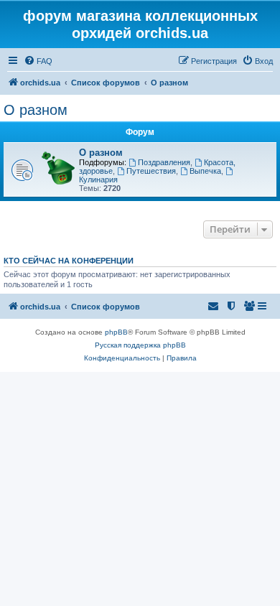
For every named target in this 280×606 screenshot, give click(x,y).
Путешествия (151, 171)
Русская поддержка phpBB (140, 345)
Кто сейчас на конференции (69, 260)
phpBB (116, 332)
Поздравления (164, 162)
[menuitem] (38, 61)
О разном (35, 110)
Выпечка (205, 171)
